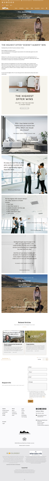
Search (16, 8)
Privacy (30, 398)
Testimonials (14, 413)
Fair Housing (24, 416)
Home (13, 415)
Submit (30, 401)
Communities (21, 8)
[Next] (47, 359)
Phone (30, 371)
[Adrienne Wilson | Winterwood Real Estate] (24, 432)
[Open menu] (47, 8)
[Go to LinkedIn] (11, 2)
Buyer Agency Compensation (15, 464)
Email (30, 376)
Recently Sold (37, 8)
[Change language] (2, 5)
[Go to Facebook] (2, 2)
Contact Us (14, 412)
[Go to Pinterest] (13, 2)
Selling (32, 8)
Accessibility (24, 415)
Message (31, 381)
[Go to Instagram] (5, 2)
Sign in (11, 5)
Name (30, 367)
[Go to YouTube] (9, 2)
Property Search (5, 410)
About (42, 8)
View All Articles (5, 358)
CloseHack (28, 445)
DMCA (23, 413)
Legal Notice (8, 464)
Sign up (7, 5)
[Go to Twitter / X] (7, 2)
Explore (4, 408)
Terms (43, 396)
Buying (27, 8)
